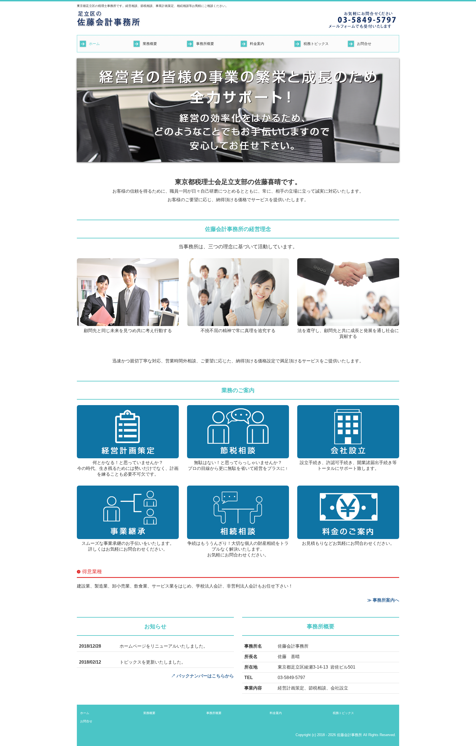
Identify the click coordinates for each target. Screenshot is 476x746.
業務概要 (150, 44)
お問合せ (364, 44)
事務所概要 (205, 44)
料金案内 (257, 44)
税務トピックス (316, 44)
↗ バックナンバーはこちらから (202, 676)
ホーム (94, 44)
